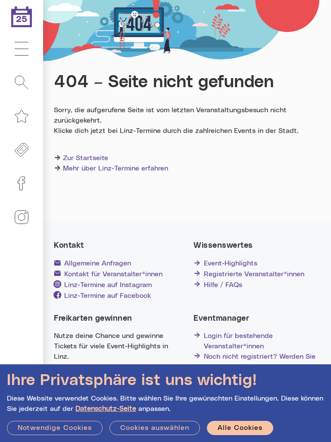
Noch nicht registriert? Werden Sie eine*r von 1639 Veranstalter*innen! (261, 361)
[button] (21, 49)
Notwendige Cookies (55, 427)
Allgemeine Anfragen (97, 263)
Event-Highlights (230, 263)
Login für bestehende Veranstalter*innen (238, 341)
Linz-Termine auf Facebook (107, 295)
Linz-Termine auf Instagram (108, 284)
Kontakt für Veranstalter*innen (113, 274)
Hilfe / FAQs (223, 284)
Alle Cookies (240, 427)
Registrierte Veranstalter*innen (254, 274)
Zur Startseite (85, 158)
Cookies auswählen (154, 427)
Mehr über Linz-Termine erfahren (115, 168)
